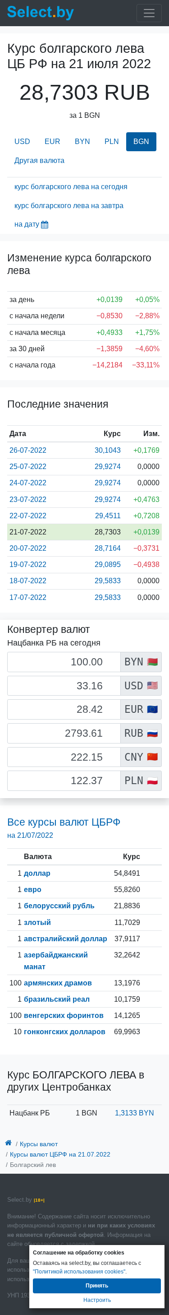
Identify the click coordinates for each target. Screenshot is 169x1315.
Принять (97, 1285)
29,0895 (108, 564)
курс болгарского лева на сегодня (71, 187)
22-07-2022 (27, 516)
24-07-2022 (27, 483)
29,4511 (108, 516)
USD (22, 141)
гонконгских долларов (64, 1032)
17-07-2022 (27, 597)
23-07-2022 (27, 499)
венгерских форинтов (64, 1015)
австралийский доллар (65, 939)
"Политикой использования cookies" (79, 1272)
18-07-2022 (27, 581)
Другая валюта (39, 160)
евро (32, 889)
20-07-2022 (27, 548)
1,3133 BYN (134, 1113)
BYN (82, 141)
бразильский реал (57, 999)
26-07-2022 (27, 450)
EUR (52, 141)
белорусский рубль (59, 906)
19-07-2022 (27, 564)
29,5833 (108, 581)
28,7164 (108, 548)
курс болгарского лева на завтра (68, 205)
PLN (112, 141)
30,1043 (108, 450)
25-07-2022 (27, 466)
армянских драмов (58, 983)
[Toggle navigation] (149, 13)
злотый (37, 922)
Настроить (97, 1300)
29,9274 (108, 466)
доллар (37, 873)
